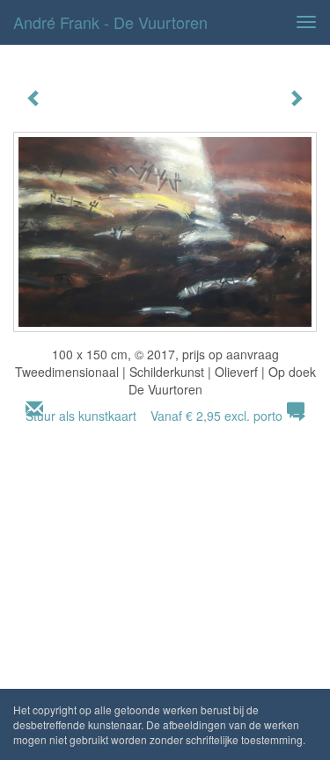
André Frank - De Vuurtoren (110, 22)
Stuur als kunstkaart (154, 415)
